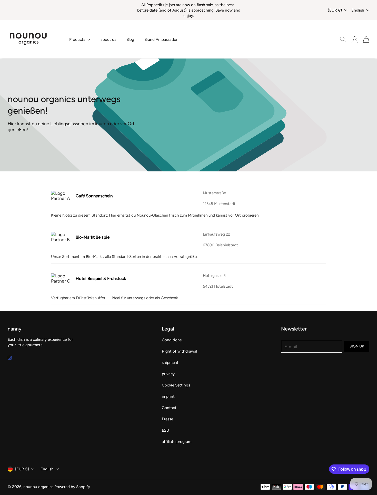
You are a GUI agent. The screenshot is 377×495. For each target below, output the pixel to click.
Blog (130, 39)
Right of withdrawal (179, 351)
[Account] (354, 39)
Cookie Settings (176, 385)
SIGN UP (357, 346)
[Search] (343, 39)
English (357, 10)
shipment (170, 362)
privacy (168, 373)
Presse (167, 418)
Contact (169, 407)
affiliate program (176, 441)
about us (108, 39)
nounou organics (38, 486)
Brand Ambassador (160, 39)
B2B (165, 430)
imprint (168, 396)
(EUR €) (22, 469)
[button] (125, 10)
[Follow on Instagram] (10, 357)
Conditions (172, 339)
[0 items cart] (366, 39)
